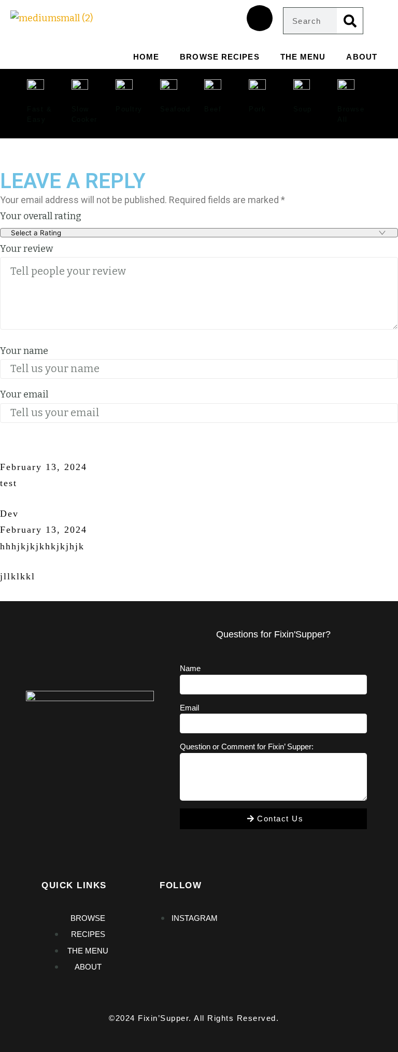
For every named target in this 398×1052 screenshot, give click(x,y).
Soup (302, 109)
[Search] (350, 21)
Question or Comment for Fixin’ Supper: (247, 746)
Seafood (175, 109)
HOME (146, 56)
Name (190, 668)
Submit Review (50, 444)
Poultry (129, 109)
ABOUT (361, 56)
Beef (212, 109)
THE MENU (303, 56)
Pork (257, 109)
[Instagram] (260, 18)
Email (189, 707)
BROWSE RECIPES (219, 56)
